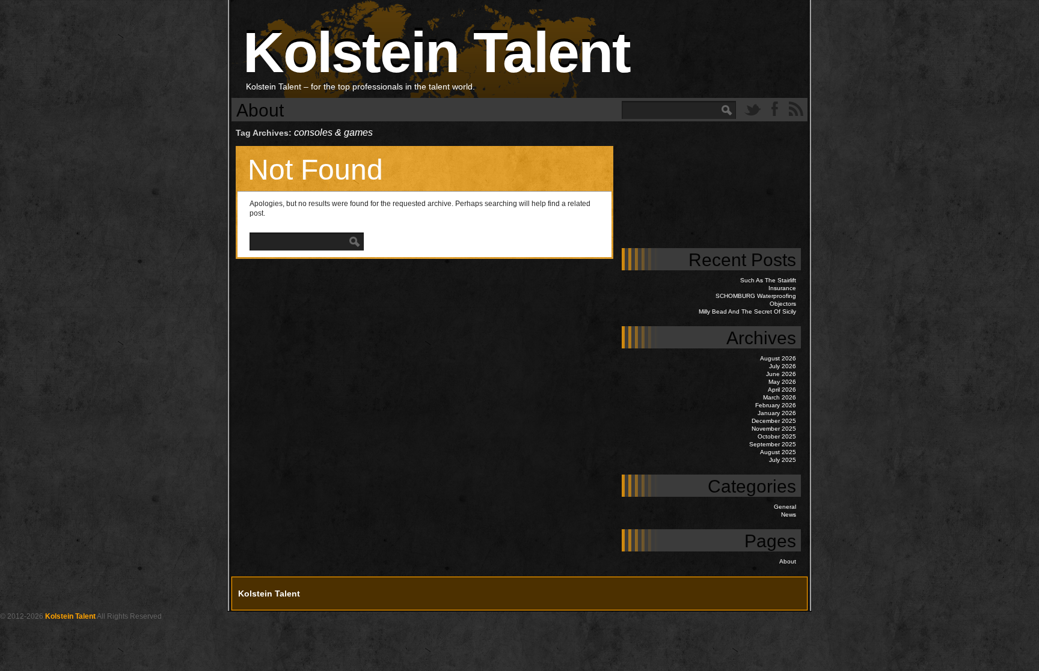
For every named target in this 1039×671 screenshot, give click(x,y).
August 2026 (778, 358)
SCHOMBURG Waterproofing (756, 296)
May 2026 (782, 381)
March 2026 (779, 397)
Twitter (753, 109)
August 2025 (778, 452)
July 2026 (782, 366)
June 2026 (781, 374)
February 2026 (775, 405)
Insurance (782, 288)
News (788, 514)
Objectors (783, 303)
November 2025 (774, 428)
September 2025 (772, 444)
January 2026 (777, 413)
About (260, 110)
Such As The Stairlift (768, 280)
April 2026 (782, 389)
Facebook (774, 109)
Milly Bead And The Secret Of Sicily (747, 311)
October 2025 (777, 436)
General (785, 506)
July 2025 (782, 460)
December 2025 (774, 420)
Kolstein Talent (436, 52)
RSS (796, 109)
